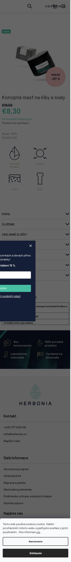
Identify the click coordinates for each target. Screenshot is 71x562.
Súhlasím (35, 553)
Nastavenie (35, 541)
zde (38, 532)
